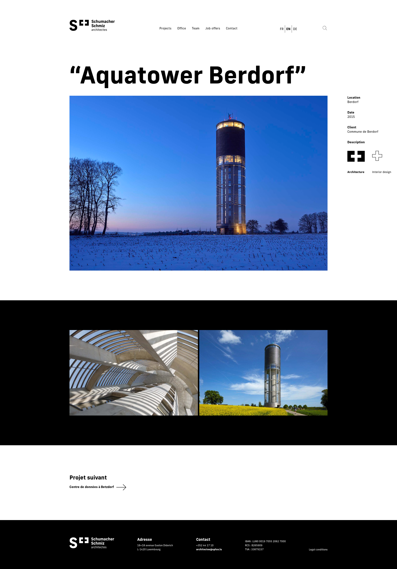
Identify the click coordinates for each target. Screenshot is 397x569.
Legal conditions (318, 550)
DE (295, 29)
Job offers (212, 28)
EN (288, 29)
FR (282, 29)
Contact (231, 28)
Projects (165, 28)
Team (195, 28)
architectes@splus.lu (209, 549)
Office (181, 28)
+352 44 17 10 (205, 545)
